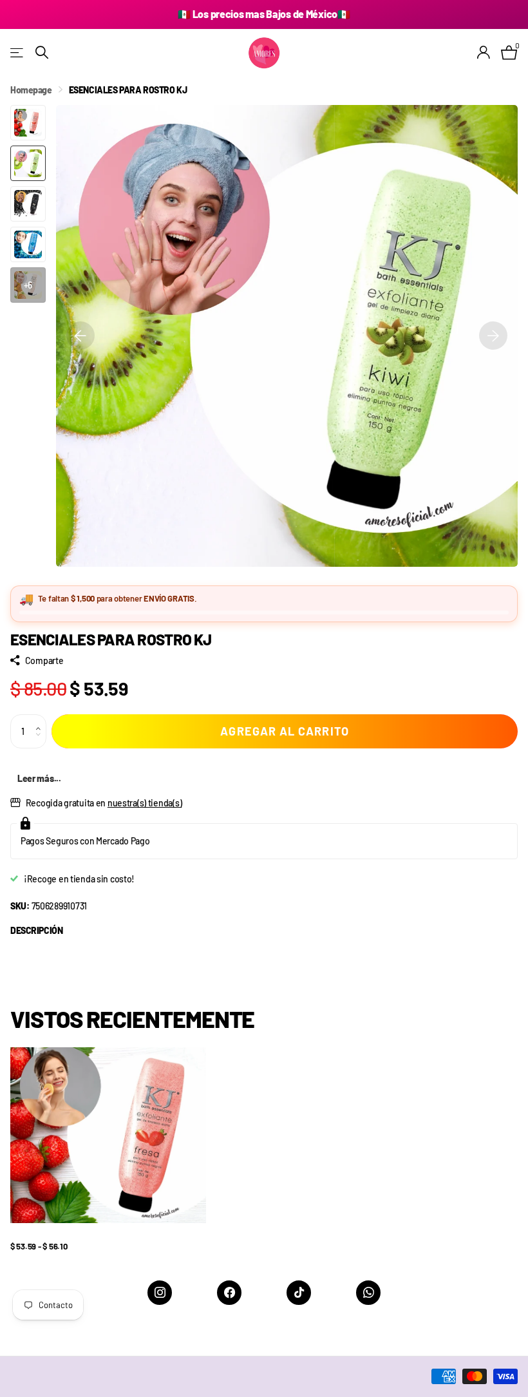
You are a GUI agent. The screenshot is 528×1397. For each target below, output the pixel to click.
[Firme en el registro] (484, 52)
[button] (41, 720)
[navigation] (80, 336)
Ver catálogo (17, 52)
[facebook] (229, 1292)
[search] (41, 52)
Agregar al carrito (284, 731)
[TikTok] (299, 1292)
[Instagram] (159, 1292)
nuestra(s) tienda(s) (145, 802)
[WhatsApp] (368, 1292)
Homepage (31, 89)
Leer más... (39, 778)
